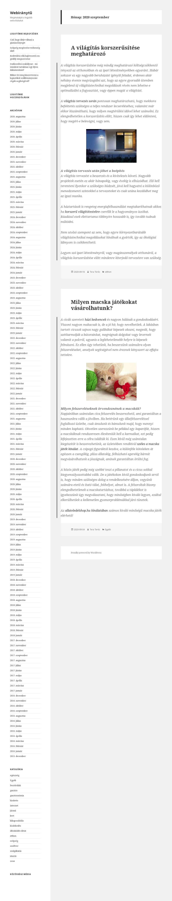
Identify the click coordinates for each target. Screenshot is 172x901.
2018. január (16, 635)
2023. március (17, 323)
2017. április (16, 680)
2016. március (17, 741)
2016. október (16, 705)
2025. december (18, 156)
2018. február (16, 630)
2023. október (16, 287)
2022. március (17, 383)
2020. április (16, 499)
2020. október (16, 469)
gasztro (13, 790)
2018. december (18, 579)
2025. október (16, 166)
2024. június (16, 247)
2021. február (16, 449)
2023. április (16, 318)
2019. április (16, 559)
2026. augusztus (18, 116)
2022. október (16, 348)
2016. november (18, 700)
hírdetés (14, 800)
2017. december (18, 640)
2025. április (16, 197)
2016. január (16, 751)
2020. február (16, 509)
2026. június (16, 126)
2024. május (16, 252)
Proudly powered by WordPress (86, 552)
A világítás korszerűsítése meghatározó (105, 50)
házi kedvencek (95, 319)
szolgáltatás (16, 851)
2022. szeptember (19, 353)
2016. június (16, 726)
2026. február (16, 146)
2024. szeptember (19, 232)
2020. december (18, 459)
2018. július (15, 605)
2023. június (16, 308)
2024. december (18, 217)
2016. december (18, 695)
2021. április (16, 438)
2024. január (16, 272)
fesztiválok (15, 785)
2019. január (16, 574)
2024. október (16, 227)
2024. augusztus (18, 237)
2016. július (15, 720)
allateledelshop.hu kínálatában (86, 510)
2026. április (16, 136)
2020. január (16, 514)
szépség (14, 840)
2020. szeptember (19, 474)
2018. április (16, 620)
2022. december (18, 338)
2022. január (16, 393)
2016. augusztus (18, 715)
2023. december (18, 277)
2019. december (18, 519)
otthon (13, 835)
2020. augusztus (18, 479)
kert (12, 815)
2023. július (15, 303)
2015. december (18, 756)
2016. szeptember (19, 710)
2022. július (15, 363)
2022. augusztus (18, 358)
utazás (13, 856)
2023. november (18, 282)
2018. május (16, 615)
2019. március (17, 564)
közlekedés (15, 825)
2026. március (17, 141)
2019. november (18, 524)
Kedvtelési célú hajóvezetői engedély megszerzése (25, 57)
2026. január (16, 151)
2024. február (16, 267)
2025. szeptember (19, 171)
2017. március (17, 685)
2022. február (16, 388)
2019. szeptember (19, 534)
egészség (14, 775)
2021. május (16, 433)
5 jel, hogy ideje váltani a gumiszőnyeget (22, 41)
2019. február (16, 569)
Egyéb (13, 780)
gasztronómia (17, 795)
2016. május (16, 731)
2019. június (16, 549)
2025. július (15, 182)
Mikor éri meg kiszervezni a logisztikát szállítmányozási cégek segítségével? (24, 78)
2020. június (16, 489)
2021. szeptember (19, 413)
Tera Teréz (95, 271)
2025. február (16, 207)
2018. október (16, 590)
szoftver (14, 846)
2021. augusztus (18, 418)
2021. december (18, 398)
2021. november (18, 403)
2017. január (16, 690)
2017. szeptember (19, 655)
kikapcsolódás (17, 820)
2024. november (18, 222)
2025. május (16, 192)
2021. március (17, 444)
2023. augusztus (18, 297)
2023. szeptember (19, 292)
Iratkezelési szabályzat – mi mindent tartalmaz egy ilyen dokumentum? (24, 67)
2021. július (15, 423)
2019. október (16, 529)
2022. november (18, 343)
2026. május (16, 131)
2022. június (16, 368)
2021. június (16, 428)
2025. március (17, 202)
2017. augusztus (18, 660)
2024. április (16, 257)
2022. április (16, 378)
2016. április (16, 736)
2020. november (18, 464)
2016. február (16, 746)
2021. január (16, 454)
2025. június (16, 187)
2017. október (16, 650)
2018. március (17, 625)
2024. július (15, 242)
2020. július (15, 484)
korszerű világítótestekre (82, 212)
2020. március (17, 504)
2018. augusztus (18, 600)
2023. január (16, 333)
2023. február (16, 328)
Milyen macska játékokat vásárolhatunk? (104, 304)
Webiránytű (21, 12)
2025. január (16, 212)
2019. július (15, 544)
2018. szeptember (19, 595)
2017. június (16, 670)
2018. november (18, 585)
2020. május (16, 494)
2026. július (15, 121)
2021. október (16, 408)
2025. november (18, 162)
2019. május (16, 554)
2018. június (16, 610)
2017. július (15, 665)
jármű (13, 810)
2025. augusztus (18, 176)
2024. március (17, 262)
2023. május (16, 313)
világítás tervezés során (80, 101)
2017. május (16, 675)
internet (14, 805)
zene (12, 861)
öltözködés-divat (18, 830)
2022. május (16, 373)
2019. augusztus (18, 539)
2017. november (18, 645)
